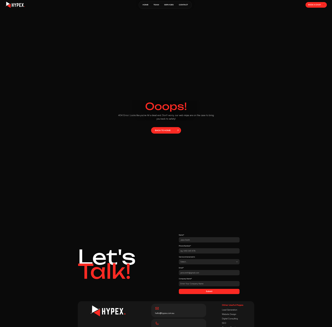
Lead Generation (229, 309)
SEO (224, 323)
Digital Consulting (230, 318)
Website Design (229, 314)
